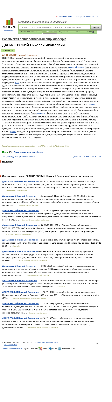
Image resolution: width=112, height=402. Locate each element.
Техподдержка (40, 342)
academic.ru (9, 31)
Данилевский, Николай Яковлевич (20, 240)
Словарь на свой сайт (84, 17)
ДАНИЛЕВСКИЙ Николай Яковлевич (20, 181)
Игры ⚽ (90, 32)
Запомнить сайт (65, 17)
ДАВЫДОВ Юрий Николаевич (21, 156)
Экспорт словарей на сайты (12, 349)
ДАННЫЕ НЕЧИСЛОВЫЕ (85, 156)
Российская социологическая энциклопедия (30, 32)
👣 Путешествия (10, 344)
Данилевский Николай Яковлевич (19, 196)
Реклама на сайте (53, 342)
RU (98, 17)
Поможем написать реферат (28, 152)
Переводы (63, 32)
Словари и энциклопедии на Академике (42, 21)
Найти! (95, 27)
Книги (77, 32)
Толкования (49, 32)
